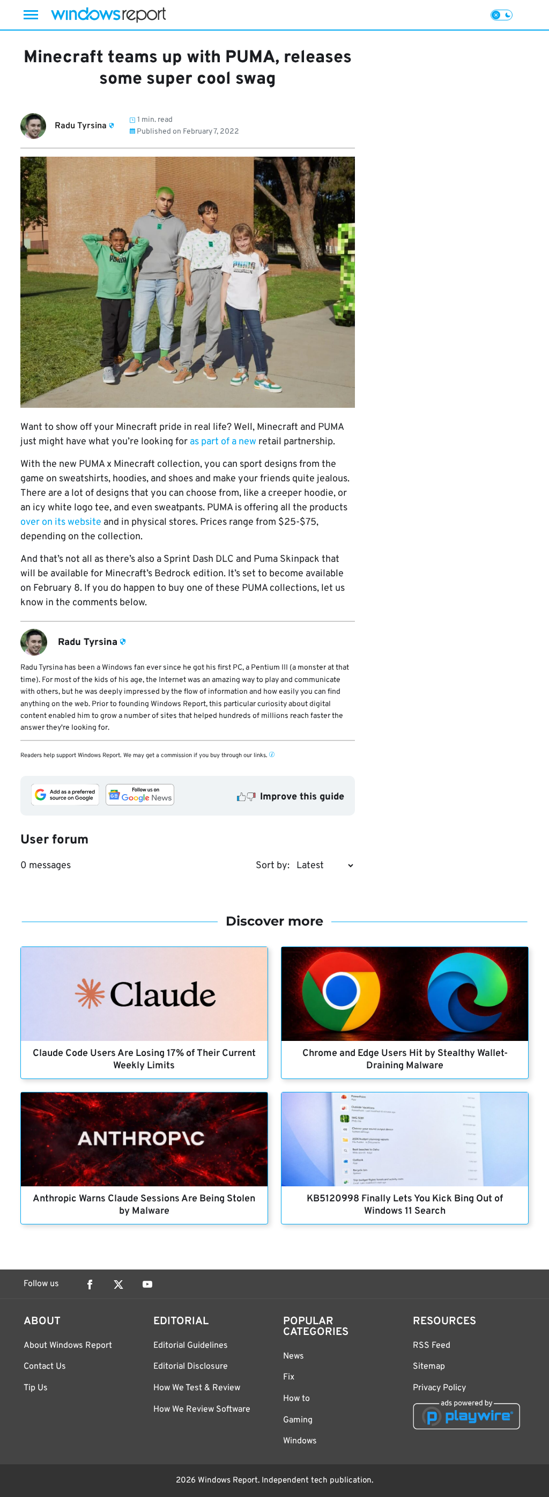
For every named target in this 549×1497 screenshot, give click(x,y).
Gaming (298, 1420)
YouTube (147, 1284)
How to (296, 1398)
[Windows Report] (108, 14)
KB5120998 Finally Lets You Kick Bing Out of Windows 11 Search (405, 1205)
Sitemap (429, 1366)
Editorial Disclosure (190, 1366)
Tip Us (36, 1388)
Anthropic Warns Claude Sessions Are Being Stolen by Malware (144, 1205)
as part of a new (223, 442)
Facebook (89, 1284)
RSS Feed (431, 1345)
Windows (300, 1441)
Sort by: (273, 866)
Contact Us (45, 1366)
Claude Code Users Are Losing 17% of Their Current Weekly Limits (144, 1059)
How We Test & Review (196, 1388)
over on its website (60, 522)
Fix (288, 1377)
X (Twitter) (118, 1284)
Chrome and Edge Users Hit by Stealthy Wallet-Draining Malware (405, 1059)
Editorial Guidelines (190, 1345)
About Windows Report (68, 1345)
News (293, 1356)
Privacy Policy (439, 1388)
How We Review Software (201, 1409)
